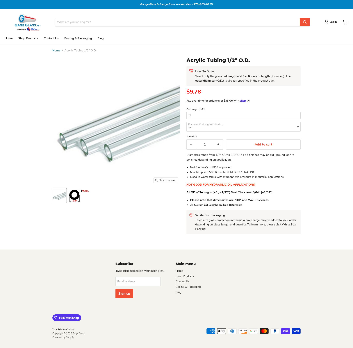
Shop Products (28, 38)
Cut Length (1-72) (196, 109)
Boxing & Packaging (78, 38)
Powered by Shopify (63, 337)
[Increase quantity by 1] (218, 144)
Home (9, 38)
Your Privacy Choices (63, 329)
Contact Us (51, 38)
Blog (100, 38)
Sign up (124, 293)
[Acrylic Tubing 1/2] (59, 195)
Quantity (191, 136)
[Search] (305, 22)
